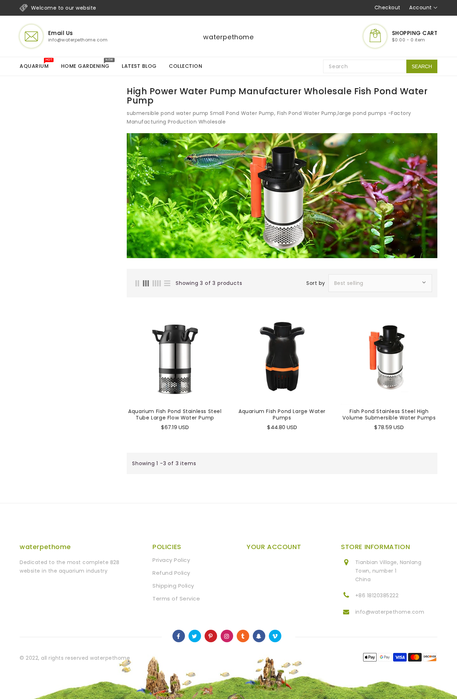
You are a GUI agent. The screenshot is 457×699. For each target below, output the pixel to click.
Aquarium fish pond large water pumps (282, 414)
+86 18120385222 (377, 595)
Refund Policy (171, 573)
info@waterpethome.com (390, 611)
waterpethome (228, 37)
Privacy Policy (171, 560)
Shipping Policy (173, 585)
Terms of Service (176, 598)
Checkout (388, 7)
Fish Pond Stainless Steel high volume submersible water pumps (389, 414)
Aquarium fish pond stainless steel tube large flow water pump (174, 414)
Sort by (315, 283)
